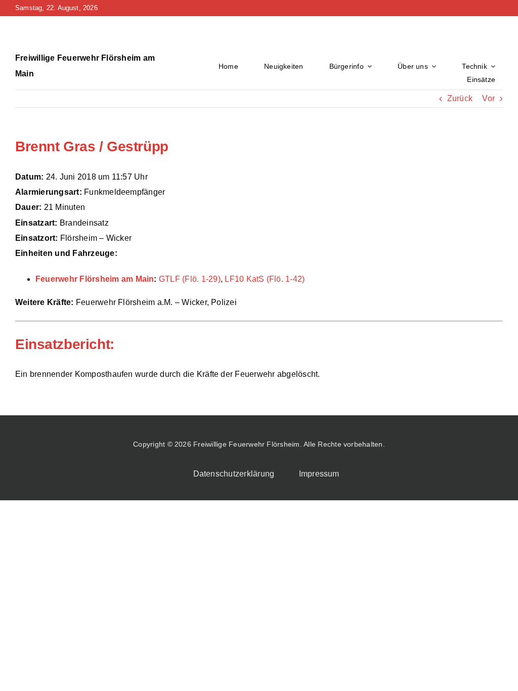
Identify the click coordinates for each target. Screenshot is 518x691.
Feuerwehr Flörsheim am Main (94, 279)
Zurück (459, 98)
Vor (488, 98)
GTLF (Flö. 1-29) (190, 279)
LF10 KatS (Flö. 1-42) (265, 279)
